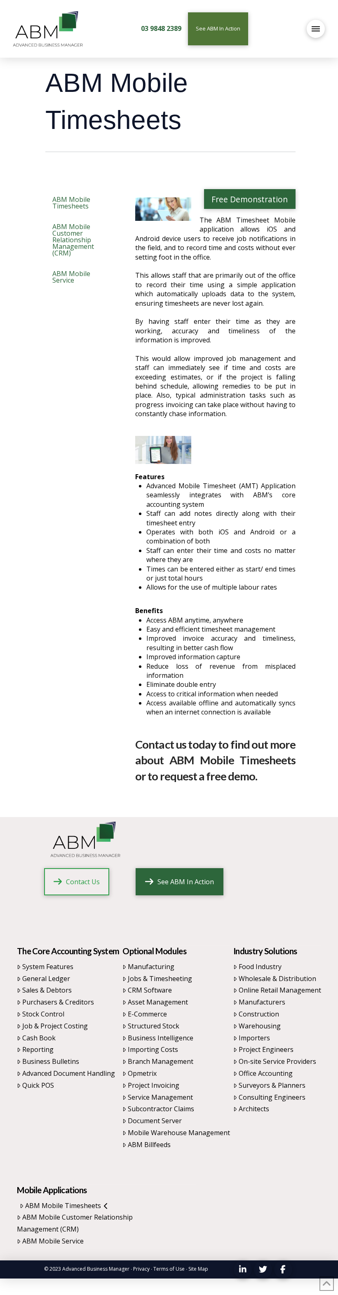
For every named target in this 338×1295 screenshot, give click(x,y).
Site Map (198, 1268)
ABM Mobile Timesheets (63, 1205)
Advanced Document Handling (68, 1073)
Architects (254, 1108)
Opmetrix (142, 1073)
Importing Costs (153, 1049)
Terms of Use (169, 1268)
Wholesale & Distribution (277, 978)
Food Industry (260, 966)
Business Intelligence (160, 1037)
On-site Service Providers (277, 1061)
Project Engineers (266, 1049)
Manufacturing (151, 966)
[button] (316, 29)
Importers (254, 1037)
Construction (259, 1014)
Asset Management (158, 1002)
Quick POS (38, 1085)
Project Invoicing (153, 1085)
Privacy (141, 1268)
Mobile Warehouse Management (179, 1132)
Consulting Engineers (272, 1097)
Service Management (160, 1097)
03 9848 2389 (161, 28)
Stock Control (43, 1014)
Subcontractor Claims (161, 1108)
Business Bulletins (50, 1061)
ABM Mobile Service (53, 1241)
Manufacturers (262, 1002)
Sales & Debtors (47, 990)
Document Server (155, 1120)
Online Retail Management (280, 990)
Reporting (38, 1049)
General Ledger (46, 978)
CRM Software (150, 990)
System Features (47, 966)
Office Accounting (266, 1073)
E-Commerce (147, 1014)
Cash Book (39, 1037)
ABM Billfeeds (149, 1144)
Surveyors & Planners (272, 1085)
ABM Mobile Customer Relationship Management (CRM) (75, 1223)
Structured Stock (153, 1025)
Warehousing (260, 1025)
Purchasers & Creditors (58, 1002)
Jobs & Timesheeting (160, 978)
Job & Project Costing (55, 1025)
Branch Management (160, 1061)
